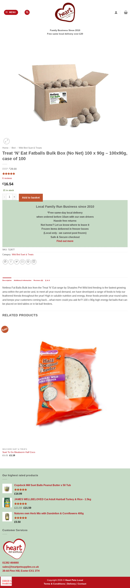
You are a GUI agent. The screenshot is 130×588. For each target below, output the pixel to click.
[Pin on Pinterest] (28, 261)
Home (5, 148)
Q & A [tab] (47, 280)
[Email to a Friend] (22, 261)
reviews (7, 178)
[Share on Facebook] (11, 261)
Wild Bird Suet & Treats (30, 148)
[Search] (27, 12)
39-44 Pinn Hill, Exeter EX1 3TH (21, 570)
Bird (14, 148)
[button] (11, 12)
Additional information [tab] (22, 280)
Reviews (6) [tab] (38, 280)
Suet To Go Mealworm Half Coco (18, 452)
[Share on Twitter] (16, 261)
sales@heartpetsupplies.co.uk (20, 566)
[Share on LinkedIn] (33, 261)
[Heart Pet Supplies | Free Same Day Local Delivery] (65, 12)
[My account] (116, 12)
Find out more (65, 241)
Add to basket (31, 197)
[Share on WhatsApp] (5, 261)
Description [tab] (7, 280)
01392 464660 (10, 562)
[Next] (127, 394)
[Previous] (2, 394)
